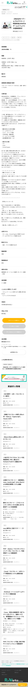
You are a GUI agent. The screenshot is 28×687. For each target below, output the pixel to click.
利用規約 (3, 672)
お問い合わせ (4, 674)
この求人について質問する (14, 332)
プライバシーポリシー (6, 670)
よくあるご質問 (18, 670)
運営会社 (16, 672)
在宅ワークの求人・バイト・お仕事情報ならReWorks (13, 661)
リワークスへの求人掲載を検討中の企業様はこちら (20, 7)
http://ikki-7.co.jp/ (7, 344)
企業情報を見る (14, 352)
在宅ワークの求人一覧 (7, 662)
